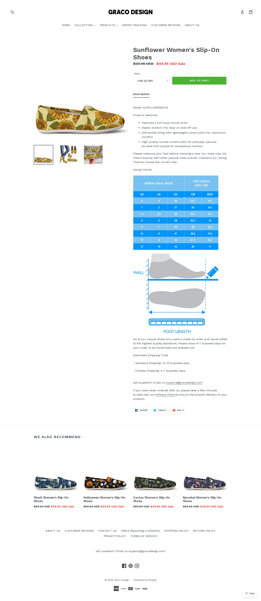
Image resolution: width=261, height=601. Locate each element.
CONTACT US (107, 530)
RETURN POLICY (204, 530)
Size (137, 73)
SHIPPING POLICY (176, 530)
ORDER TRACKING (134, 25)
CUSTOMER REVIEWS (165, 25)
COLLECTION (84, 25)
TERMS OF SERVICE (143, 536)
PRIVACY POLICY (115, 536)
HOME (66, 25)
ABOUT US (192, 25)
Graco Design (121, 580)
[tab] (141, 95)
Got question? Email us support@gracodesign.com (130, 551)
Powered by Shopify (145, 580)
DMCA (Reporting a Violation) (140, 530)
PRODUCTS (108, 25)
